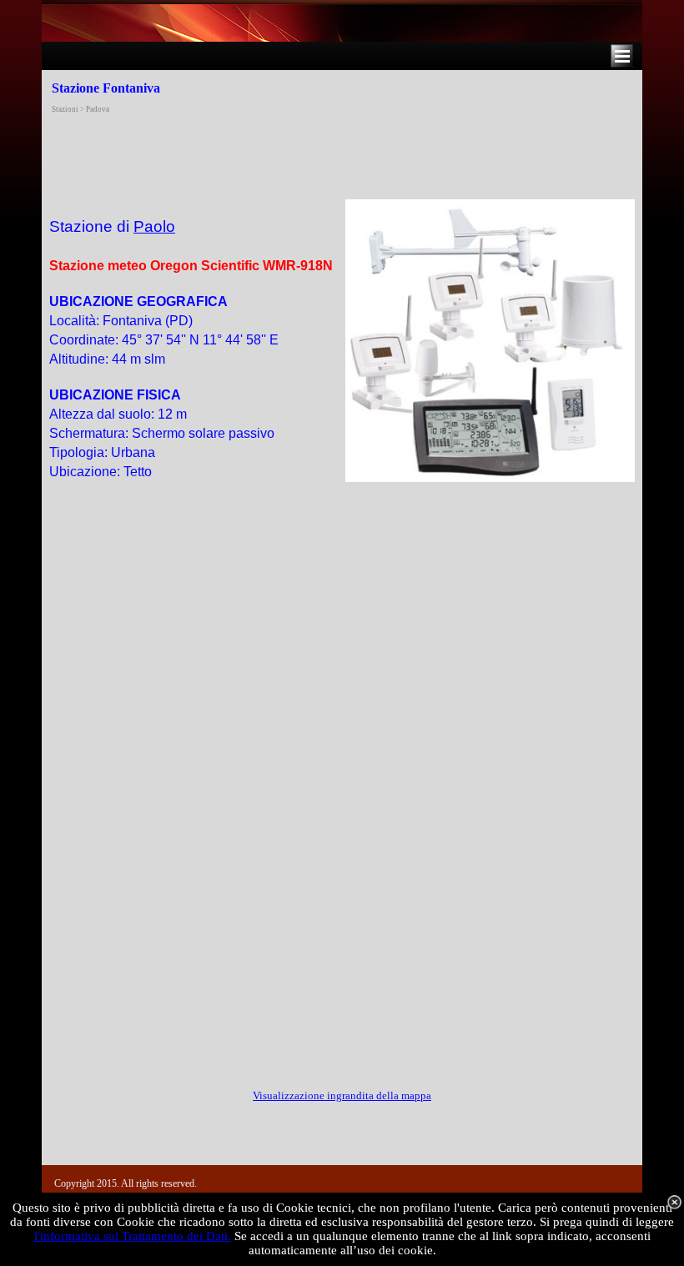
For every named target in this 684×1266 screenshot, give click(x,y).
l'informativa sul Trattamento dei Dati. (132, 1236)
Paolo (154, 226)
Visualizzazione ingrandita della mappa (342, 1095)
